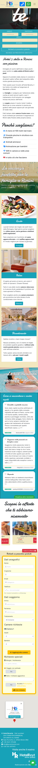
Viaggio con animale (13, 668)
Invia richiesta (20, 690)
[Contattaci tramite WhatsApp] (28, 4)
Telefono (7, 587)
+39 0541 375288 (9, 742)
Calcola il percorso (14, 716)
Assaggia (19, 245)
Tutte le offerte (28, 551)
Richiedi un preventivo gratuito (19, 49)
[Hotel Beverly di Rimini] (9, 4)
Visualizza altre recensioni (24, 497)
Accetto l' (24, 685)
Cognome (7, 571)
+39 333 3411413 (9, 746)
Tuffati (19, 359)
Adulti (19, 37)
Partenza (28, 31)
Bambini (19, 43)
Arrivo (9, 31)
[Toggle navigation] (34, 4)
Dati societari (19, 733)
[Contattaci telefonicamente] (22, 4)
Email (6, 579)
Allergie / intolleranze (13, 660)
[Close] (21, 703)
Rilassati (19, 303)
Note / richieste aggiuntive (15, 676)
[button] (14, 720)
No (11, 671)
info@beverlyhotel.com (11, 744)
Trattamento (8, 616)
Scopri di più (28, 540)
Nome (6, 563)
